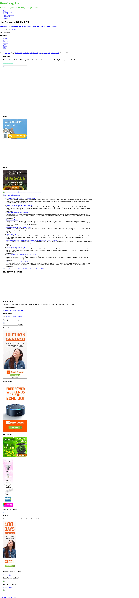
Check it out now (8, 63)
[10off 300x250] (15, 189)
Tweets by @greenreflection (10, 575)
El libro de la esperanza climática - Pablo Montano (19, 261)
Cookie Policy (6, 16)
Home (4, 11)
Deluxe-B (35, 53)
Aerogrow (7, 53)
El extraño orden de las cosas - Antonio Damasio (18, 227)
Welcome (5, 18)
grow (40, 53)
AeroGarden (26, 53)
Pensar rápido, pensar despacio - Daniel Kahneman (19, 205)
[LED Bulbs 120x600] (8, 506)
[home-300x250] (15, 138)
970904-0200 (18, 53)
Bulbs (31, 53)
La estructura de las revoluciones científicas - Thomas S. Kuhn (22, 254)
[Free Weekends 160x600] (9, 568)
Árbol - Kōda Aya (11, 234)
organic (44, 53)
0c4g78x (4, 29)
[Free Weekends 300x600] (15, 378)
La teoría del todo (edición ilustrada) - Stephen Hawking (20, 198)
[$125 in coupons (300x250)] (15, 456)
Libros (18, 195)
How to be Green (7, 12)
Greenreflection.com (8, 13)
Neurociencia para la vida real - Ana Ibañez (17, 212)
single (57, 53)
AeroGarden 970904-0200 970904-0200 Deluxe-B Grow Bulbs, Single (28, 26)
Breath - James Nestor (12, 220)
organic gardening (51, 53)
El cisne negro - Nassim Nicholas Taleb (16, 247)
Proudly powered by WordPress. (8, 597)
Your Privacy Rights (8, 15)
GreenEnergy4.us (9, 3)
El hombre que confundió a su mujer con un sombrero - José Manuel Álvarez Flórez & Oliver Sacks (31, 240)
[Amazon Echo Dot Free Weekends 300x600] (15, 431)
